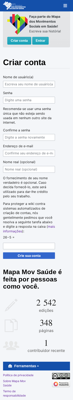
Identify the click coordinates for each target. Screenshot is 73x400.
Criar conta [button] (19, 40)
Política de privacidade (18, 375)
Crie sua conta (29, 256)
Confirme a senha (16, 130)
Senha (7, 93)
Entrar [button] (40, 40)
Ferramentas (25, 366)
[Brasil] (17, 24)
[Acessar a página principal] (14, 6)
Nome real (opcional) (19, 162)
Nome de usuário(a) (18, 77)
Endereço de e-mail (18, 146)
